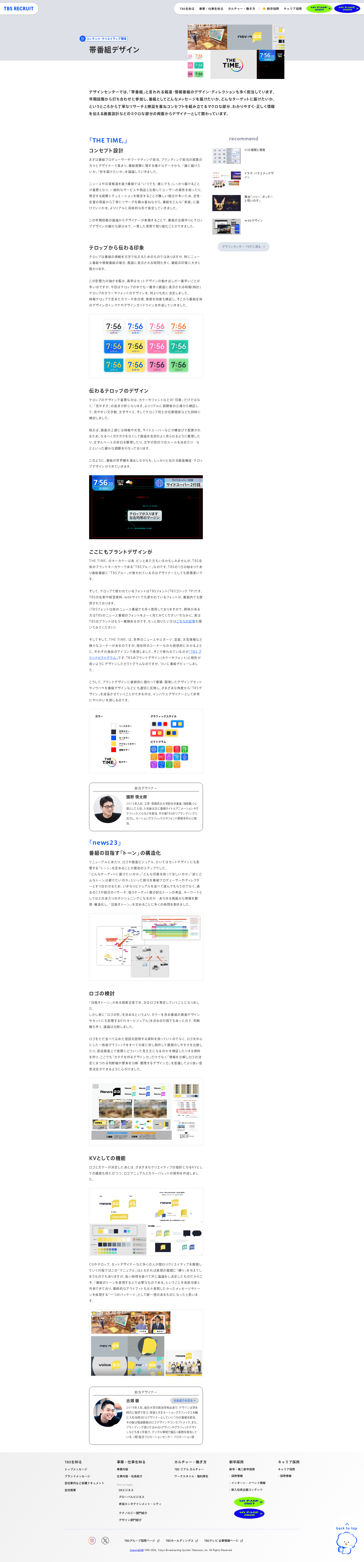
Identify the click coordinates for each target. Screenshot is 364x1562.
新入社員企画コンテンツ (247, 1489)
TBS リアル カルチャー (189, 1469)
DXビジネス (126, 1490)
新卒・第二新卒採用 (242, 1469)
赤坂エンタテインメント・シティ (140, 1503)
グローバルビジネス (131, 1496)
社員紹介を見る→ (185, 1400)
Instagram (92, 1540)
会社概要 (70, 1490)
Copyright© (137, 1550)
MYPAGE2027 (319, 8)
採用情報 (237, 1475)
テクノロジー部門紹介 (133, 1512)
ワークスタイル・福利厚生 (191, 1476)
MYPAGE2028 (347, 8)
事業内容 (122, 1469)
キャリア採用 (286, 1469)
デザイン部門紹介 (130, 1519)
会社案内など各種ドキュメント (84, 1483)
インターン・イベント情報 (248, 1482)
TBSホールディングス (180, 1540)
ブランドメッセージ (77, 1476)
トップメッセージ (75, 1469)
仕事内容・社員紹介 (129, 1476)
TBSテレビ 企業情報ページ (221, 1540)
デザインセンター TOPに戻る (241, 246)
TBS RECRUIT (19, 9)
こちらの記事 (185, 621)
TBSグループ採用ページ (139, 1540)
